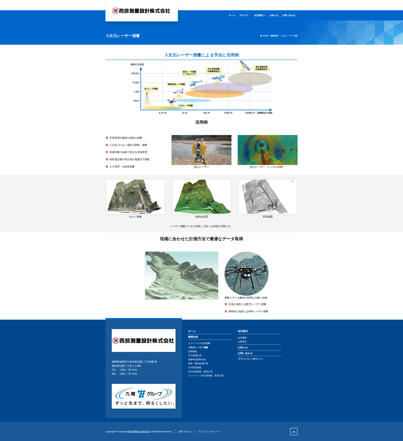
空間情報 (192, 351)
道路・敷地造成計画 (198, 363)
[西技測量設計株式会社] (142, 10)
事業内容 (193, 336)
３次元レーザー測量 (198, 347)
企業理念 (242, 341)
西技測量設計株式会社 (139, 431)
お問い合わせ (245, 353)
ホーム (192, 331)
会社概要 (242, 337)
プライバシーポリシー (250, 358)
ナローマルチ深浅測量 (199, 343)
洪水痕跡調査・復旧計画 (200, 371)
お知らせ (243, 347)
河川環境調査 (194, 367)
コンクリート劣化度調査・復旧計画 (205, 375)
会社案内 (243, 331)
